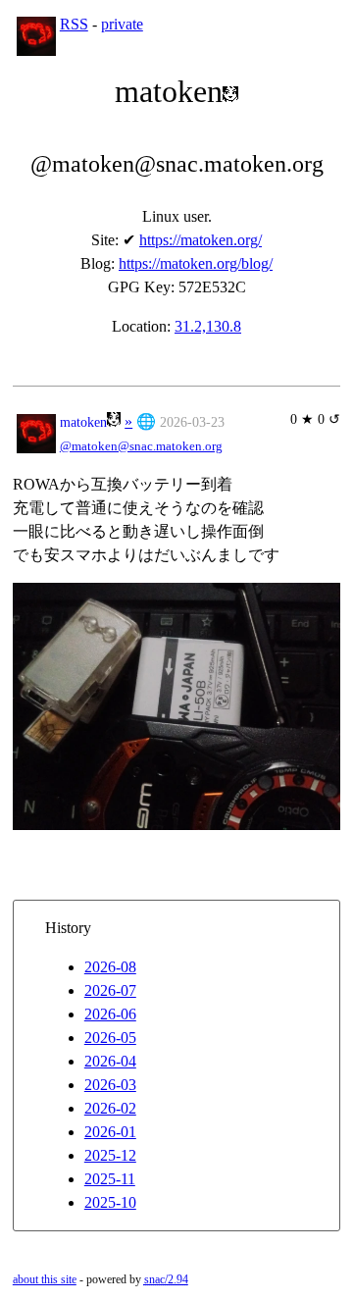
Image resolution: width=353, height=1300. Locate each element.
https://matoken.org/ (200, 240)
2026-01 (110, 1131)
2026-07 (110, 990)
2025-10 (110, 1202)
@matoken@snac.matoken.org (141, 446)
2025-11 (109, 1178)
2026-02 (110, 1108)
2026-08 (110, 967)
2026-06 (110, 1014)
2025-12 (110, 1155)
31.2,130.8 (208, 326)
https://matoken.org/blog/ (196, 263)
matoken (83, 422)
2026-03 (110, 1084)
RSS (74, 24)
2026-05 (110, 1037)
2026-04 (110, 1061)
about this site (44, 1279)
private (122, 24)
